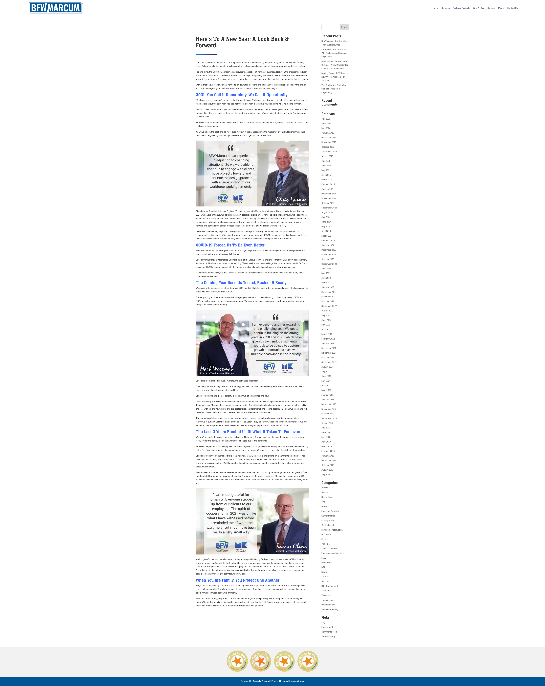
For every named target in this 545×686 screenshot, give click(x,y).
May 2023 (325, 273)
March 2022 (326, 334)
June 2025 (326, 165)
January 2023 (327, 287)
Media (501, 8)
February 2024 (328, 240)
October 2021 (327, 357)
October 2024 (327, 203)
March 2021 (326, 390)
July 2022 (325, 315)
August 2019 (327, 470)
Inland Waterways (329, 548)
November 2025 (328, 142)
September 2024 (329, 207)
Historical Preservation (332, 530)
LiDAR (324, 558)
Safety (324, 576)
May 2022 (325, 324)
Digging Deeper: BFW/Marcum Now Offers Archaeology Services (335, 77)
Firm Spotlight (327, 520)
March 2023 (326, 282)
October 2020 (327, 413)
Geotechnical (327, 525)
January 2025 (327, 189)
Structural (326, 590)
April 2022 (326, 329)
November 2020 (328, 409)
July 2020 (325, 427)
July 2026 (325, 119)
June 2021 (326, 376)
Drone (324, 506)
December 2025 (328, 137)
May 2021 (325, 381)
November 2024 (328, 198)
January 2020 (327, 456)
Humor (324, 539)
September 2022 (329, 306)
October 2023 (327, 259)
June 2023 (326, 268)
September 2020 (329, 418)
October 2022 (327, 301)
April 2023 (326, 278)
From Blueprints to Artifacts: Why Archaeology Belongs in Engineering (334, 53)
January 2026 (327, 133)
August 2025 (327, 156)
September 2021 (329, 362)
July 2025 (325, 161)
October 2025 (327, 147)
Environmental (328, 516)
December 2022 (328, 292)
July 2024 (325, 217)
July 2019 (325, 474)
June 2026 (326, 123)
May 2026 (325, 128)
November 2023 (328, 254)
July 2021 (325, 371)
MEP (323, 567)
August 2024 (327, 212)
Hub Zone (326, 534)
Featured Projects (461, 8)
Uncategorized (328, 604)
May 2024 (325, 226)
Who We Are (478, 8)
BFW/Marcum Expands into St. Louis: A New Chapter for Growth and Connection (334, 65)
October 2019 (327, 465)
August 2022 (327, 310)
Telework (325, 595)
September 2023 (329, 264)
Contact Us (512, 8)
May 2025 (325, 170)
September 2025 (329, 151)
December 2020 (328, 404)
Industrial (325, 544)
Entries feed (327, 627)
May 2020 (325, 437)
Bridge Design (327, 497)
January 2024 (327, 245)
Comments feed (329, 632)
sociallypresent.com (293, 681)
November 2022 (328, 296)
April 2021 (326, 385)
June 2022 (326, 320)
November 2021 (328, 353)
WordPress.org (328, 636)
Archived (325, 487)
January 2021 (327, 399)
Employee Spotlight (330, 511)
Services (446, 8)
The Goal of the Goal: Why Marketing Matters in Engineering (333, 89)
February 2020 (328, 451)
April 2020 (326, 442)
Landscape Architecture (332, 553)
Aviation (325, 492)
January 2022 (327, 343)
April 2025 (326, 175)
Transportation (328, 600)
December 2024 (328, 193)
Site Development (329, 586)
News (324, 572)
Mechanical (326, 562)
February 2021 (328, 395)
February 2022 (328, 339)
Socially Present (261, 681)
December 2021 (328, 348)
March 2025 (326, 179)
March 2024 (326, 236)
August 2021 (327, 367)
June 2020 (326, 432)
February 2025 (328, 184)
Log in (324, 622)
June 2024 (326, 222)
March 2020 (326, 446)
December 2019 (328, 460)
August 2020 (327, 423)
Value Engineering (329, 609)
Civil (323, 501)
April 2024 (326, 231)
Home (435, 8)
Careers (491, 8)
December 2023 (328, 250)
